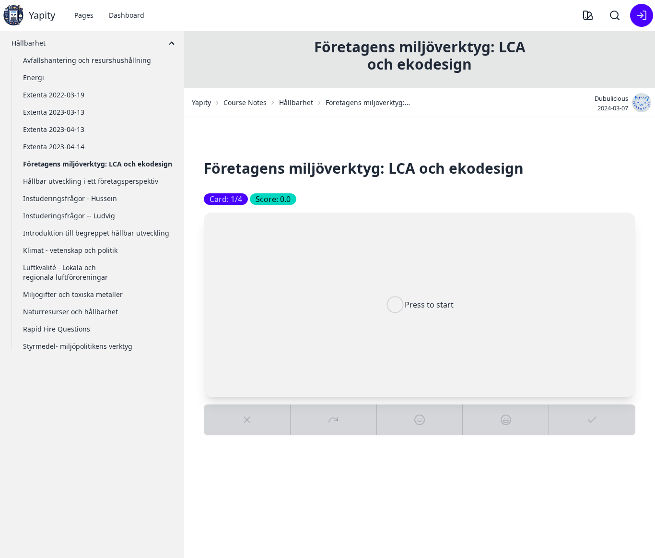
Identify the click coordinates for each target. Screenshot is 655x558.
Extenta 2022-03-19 (53, 94)
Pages (84, 15)
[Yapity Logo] (13, 15)
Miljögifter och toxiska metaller (73, 294)
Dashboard (126, 15)
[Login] (641, 15)
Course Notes (245, 102)
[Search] (614, 15)
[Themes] (587, 15)
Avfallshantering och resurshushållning (87, 60)
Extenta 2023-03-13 (53, 112)
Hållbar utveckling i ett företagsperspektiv (90, 181)
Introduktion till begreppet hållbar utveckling (96, 232)
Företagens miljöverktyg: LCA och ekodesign (97, 163)
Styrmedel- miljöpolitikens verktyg (77, 346)
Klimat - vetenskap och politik (70, 250)
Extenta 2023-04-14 (53, 146)
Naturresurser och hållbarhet (70, 311)
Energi (33, 77)
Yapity (201, 102)
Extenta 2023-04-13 (53, 129)
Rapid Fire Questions (56, 328)
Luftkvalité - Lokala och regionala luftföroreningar (65, 272)
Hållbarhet (296, 102)
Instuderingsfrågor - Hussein (70, 198)
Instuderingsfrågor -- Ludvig (69, 215)
